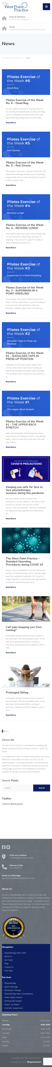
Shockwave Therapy (12, 990)
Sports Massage (11, 987)
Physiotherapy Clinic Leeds (15, 953)
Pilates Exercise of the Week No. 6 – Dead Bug (24, 101)
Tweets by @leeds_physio (12, 804)
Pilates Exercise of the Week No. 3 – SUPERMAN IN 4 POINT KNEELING (24, 290)
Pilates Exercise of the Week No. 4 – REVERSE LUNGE (24, 226)
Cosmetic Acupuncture (13, 1008)
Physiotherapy (10, 983)
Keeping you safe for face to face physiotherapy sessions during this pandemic (25, 490)
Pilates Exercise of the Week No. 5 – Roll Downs (24, 164)
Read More (11, 122)
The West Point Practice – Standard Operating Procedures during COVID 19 (24, 561)
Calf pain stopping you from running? (24, 628)
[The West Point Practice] (15, 6)
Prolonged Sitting (17, 692)
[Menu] (46, 6)
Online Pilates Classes (13, 997)
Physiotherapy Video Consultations (18, 994)
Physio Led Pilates (11, 1004)
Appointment (35, 1062)
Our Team (8, 960)
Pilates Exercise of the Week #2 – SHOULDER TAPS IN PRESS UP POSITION (24, 356)
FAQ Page (8, 970)
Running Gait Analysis (13, 1001)
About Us (8, 956)
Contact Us (9, 967)
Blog (6, 963)
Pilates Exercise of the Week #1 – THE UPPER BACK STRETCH (24, 424)
